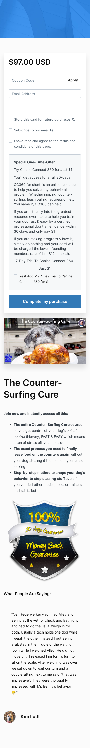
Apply (73, 80)
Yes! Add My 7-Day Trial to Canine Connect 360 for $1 (46, 279)
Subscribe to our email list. (35, 130)
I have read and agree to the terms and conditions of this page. (45, 143)
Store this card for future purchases (45, 119)
